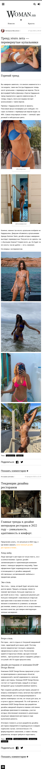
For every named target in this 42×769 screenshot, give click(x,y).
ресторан (33, 739)
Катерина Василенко (12, 31)
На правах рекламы (7, 476)
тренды (19, 455)
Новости (11, 23)
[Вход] (39, 4)
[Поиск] (35, 4)
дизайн (9, 739)
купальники (10, 455)
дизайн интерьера (20, 739)
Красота (31, 23)
